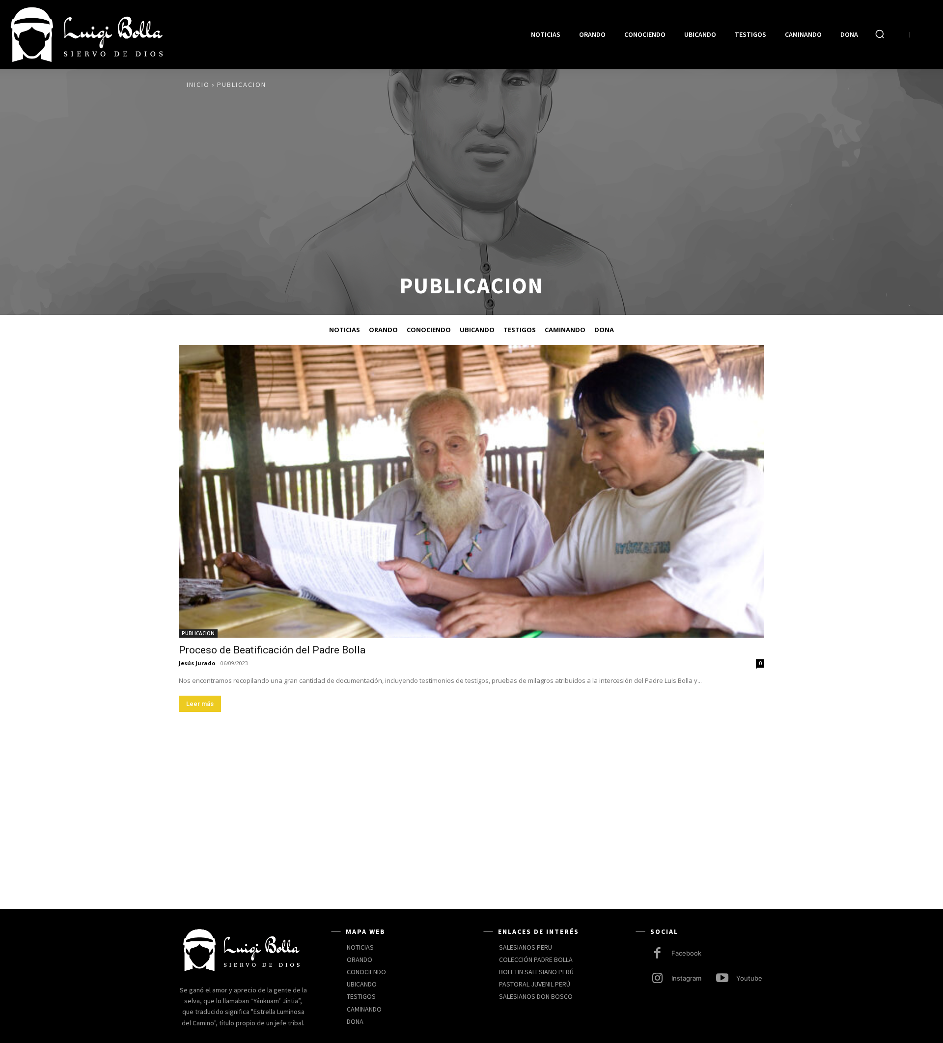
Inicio (198, 84)
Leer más (200, 703)
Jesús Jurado (197, 663)
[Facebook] (657, 954)
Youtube (749, 978)
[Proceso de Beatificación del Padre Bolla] (471, 491)
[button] (880, 34)
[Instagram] (657, 979)
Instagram (686, 978)
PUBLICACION (198, 633)
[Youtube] (722, 979)
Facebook (686, 953)
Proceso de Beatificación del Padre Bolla (272, 650)
